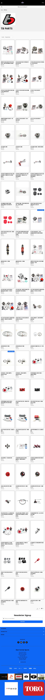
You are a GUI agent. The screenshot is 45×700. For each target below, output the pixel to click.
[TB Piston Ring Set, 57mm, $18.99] (22, 334)
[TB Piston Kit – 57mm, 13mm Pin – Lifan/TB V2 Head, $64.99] (22, 361)
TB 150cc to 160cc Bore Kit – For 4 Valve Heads (22, 119)
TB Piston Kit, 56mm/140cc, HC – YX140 (37, 346)
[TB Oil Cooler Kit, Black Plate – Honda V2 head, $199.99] (22, 418)
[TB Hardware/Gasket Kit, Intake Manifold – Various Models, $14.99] (22, 446)
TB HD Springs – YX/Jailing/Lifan (6, 457)
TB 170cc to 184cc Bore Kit (35, 90)
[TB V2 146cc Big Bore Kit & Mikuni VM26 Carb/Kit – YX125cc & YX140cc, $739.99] (37, 277)
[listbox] (9, 37)
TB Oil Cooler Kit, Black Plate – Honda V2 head (22, 430)
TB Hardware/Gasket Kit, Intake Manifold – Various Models (21, 458)
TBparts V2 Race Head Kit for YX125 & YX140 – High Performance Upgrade (7, 62)
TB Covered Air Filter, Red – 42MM (21, 486)
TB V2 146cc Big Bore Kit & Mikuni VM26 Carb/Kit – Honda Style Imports (7, 318)
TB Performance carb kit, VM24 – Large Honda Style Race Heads (6, 402)
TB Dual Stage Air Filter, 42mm (6, 486)
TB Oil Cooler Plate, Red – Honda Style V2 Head (22, 402)
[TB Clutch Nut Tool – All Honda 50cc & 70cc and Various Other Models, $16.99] (7, 501)
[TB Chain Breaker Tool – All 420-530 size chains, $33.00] (37, 501)
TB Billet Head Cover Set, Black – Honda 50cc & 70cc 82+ (36, 204)
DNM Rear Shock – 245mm (20, 261)
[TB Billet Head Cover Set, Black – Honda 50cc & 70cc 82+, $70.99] (37, 191)
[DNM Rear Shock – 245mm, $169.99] (22, 249)
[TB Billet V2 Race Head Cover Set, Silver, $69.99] (7, 560)
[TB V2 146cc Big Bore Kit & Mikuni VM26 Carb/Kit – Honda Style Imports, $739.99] (7, 306)
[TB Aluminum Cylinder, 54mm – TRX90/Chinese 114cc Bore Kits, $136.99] (7, 191)
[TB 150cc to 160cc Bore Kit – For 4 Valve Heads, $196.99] (22, 106)
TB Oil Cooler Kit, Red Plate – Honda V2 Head (7, 430)
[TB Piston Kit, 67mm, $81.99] (22, 135)
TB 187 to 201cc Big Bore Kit (35, 118)
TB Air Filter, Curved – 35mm (35, 600)
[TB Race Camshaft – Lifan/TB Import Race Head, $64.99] (37, 306)
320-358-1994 (23, 662)
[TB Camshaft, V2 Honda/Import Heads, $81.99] (37, 531)
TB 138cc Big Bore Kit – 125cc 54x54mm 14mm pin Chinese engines (37, 232)
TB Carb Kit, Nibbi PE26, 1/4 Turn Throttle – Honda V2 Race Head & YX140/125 (7, 544)
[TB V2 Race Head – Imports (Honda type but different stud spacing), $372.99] (22, 277)
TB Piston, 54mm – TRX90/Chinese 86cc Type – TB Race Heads (22, 204)
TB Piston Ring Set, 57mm (20, 346)
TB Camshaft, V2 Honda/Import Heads (37, 542)
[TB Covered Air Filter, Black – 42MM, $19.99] (37, 474)
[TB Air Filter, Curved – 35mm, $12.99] (37, 588)
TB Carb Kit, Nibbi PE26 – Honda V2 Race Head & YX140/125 (22, 543)
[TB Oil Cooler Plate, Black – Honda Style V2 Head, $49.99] (37, 389)
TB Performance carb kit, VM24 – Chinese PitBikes (36, 373)
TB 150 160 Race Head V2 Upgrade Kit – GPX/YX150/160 (22, 62)
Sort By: (3, 37)
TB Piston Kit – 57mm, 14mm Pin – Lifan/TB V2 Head (6, 373)
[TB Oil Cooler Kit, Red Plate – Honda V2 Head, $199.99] (7, 418)
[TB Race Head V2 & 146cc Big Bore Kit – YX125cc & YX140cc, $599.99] (22, 306)
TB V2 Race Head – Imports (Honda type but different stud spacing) (22, 290)
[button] (4, 676)
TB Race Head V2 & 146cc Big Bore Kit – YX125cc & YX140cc (22, 318)
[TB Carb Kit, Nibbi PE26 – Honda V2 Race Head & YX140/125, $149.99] (22, 531)
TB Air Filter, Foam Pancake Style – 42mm (22, 601)
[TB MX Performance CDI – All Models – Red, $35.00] (37, 418)
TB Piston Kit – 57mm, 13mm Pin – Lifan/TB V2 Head (21, 373)
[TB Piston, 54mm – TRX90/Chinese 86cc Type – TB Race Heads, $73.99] (22, 191)
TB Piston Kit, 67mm (19, 146)
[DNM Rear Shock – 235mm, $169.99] (7, 249)
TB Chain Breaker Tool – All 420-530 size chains (37, 513)
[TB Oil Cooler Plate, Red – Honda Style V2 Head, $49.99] (22, 389)
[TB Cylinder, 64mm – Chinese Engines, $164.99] (37, 135)
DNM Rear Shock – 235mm (5, 261)
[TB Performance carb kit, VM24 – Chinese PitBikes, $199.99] (37, 361)
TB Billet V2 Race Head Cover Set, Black (21, 573)
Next (42, 608)
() (43, 2)
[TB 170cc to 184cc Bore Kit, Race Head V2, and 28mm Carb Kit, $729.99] (7, 78)
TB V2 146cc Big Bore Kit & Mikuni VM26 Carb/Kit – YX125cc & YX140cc (37, 290)
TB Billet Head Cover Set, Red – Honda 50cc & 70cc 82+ (7, 232)
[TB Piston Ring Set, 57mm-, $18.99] (7, 334)
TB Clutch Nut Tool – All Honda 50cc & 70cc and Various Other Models (7, 513)
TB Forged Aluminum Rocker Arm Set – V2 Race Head (37, 458)
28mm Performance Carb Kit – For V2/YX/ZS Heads (7, 119)
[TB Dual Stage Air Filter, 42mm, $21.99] (7, 474)
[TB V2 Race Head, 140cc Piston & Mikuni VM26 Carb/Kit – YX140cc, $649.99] (7, 277)
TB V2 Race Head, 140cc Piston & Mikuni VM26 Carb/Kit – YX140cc (6, 290)
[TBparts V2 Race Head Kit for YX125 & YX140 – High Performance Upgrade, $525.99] (7, 50)
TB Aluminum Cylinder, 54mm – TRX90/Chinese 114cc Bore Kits (6, 204)
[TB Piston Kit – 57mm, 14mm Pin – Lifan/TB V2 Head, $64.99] (7, 361)
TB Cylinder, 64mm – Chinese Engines (37, 146)
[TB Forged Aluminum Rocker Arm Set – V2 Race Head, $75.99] (37, 446)
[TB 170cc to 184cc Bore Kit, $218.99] (37, 78)
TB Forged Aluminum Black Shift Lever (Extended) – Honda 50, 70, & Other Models (7, 175)
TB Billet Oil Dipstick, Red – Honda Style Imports (36, 573)
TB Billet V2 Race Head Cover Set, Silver (6, 573)
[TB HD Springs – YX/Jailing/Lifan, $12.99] (7, 446)
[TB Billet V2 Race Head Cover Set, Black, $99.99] (22, 560)
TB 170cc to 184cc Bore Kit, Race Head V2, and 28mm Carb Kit (7, 91)
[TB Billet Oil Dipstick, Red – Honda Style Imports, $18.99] (37, 560)
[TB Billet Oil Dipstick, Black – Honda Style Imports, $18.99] (7, 588)
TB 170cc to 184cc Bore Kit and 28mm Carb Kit (22, 91)
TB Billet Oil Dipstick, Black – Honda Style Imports (7, 601)
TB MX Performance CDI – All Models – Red (37, 430)
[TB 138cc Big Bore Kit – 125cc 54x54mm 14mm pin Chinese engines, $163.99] (37, 220)
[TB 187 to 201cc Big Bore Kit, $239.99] (37, 106)
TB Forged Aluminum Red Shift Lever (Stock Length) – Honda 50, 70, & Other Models (22, 175)
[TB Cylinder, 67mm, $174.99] (7, 135)
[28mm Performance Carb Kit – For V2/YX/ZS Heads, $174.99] (7, 106)
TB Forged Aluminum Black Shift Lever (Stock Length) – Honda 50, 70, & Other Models (37, 175)
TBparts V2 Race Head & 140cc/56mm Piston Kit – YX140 (37, 262)
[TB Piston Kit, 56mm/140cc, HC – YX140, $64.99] (37, 334)
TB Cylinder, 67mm (4, 146)
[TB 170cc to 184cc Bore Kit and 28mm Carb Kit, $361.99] (22, 78)
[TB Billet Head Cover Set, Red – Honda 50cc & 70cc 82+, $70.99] (7, 220)
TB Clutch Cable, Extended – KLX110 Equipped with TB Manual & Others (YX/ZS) (22, 514)
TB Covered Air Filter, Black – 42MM (37, 486)
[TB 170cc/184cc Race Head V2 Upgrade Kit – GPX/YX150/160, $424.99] (37, 50)
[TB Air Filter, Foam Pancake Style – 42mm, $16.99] (22, 588)
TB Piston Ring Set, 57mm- (5, 346)
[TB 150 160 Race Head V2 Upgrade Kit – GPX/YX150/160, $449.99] (22, 50)
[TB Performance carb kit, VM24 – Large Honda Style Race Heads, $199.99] (7, 389)
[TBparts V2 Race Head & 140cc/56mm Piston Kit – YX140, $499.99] (37, 249)
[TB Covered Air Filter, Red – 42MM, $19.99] (22, 474)
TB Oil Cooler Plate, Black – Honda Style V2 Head (37, 402)
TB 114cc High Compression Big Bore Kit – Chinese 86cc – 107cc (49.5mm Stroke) (22, 233)
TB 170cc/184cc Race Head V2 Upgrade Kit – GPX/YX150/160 (37, 62)
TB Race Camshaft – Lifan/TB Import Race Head (37, 318)
